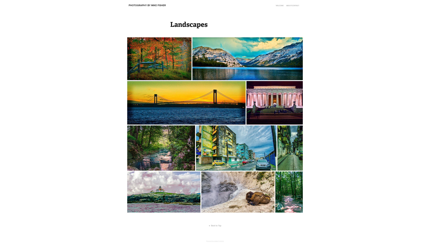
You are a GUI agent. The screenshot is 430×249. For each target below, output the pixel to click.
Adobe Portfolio (219, 241)
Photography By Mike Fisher (147, 5)
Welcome (280, 5)
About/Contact (292, 5)
